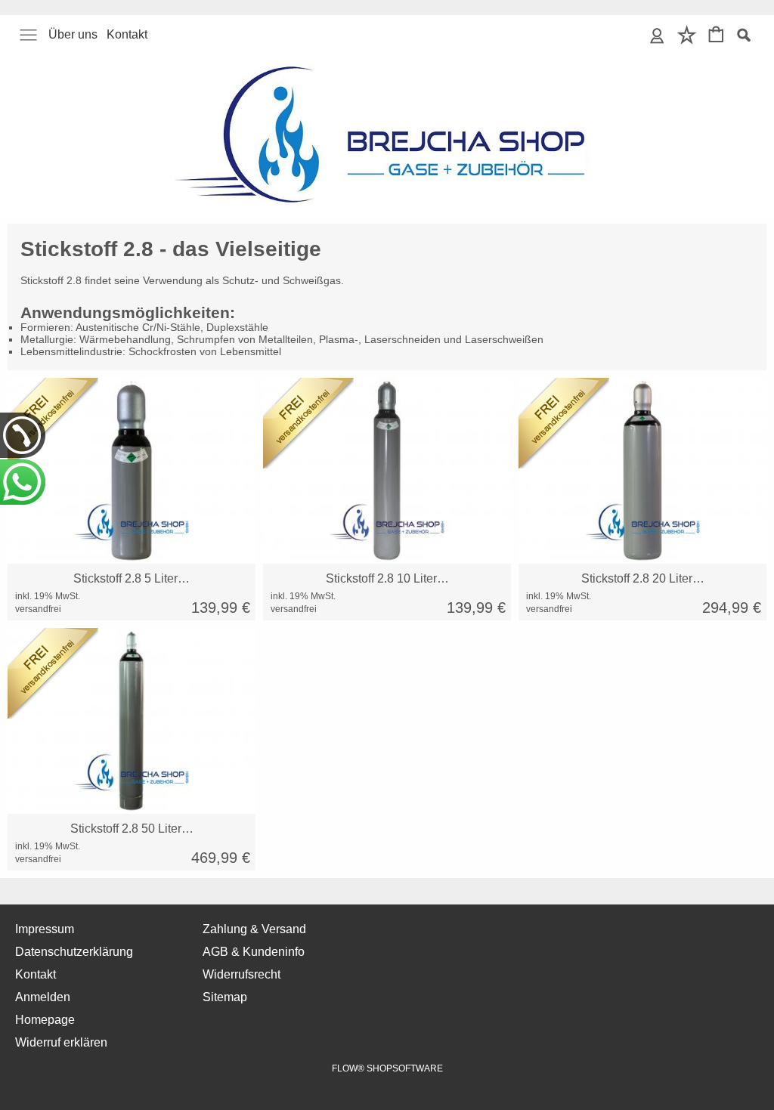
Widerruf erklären (61, 1042)
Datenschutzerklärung (74, 951)
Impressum (44, 929)
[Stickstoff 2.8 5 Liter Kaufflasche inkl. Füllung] (131, 471)
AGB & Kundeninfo (254, 951)
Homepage (45, 1019)
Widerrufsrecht (241, 974)
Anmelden (42, 997)
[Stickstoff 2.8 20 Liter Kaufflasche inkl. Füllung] (642, 471)
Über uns (73, 34)
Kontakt (127, 34)
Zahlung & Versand (254, 929)
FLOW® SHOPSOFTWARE (387, 1068)
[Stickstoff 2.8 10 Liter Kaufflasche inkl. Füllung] (387, 471)
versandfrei (38, 609)
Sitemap (225, 997)
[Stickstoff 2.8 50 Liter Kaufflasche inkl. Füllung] (131, 721)
